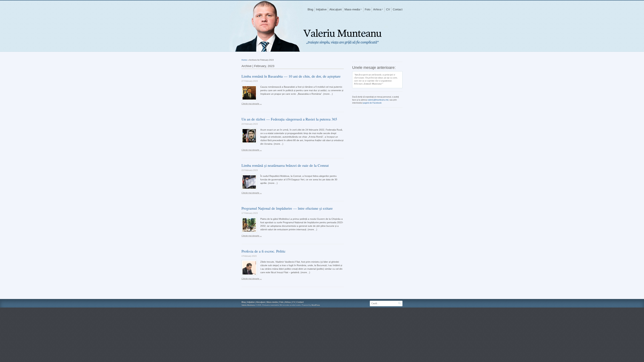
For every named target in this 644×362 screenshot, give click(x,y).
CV (388, 9)
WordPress (315, 305)
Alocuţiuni (335, 9)
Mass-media (351, 10)
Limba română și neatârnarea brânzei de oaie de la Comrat (285, 165)
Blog (310, 9)
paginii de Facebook (372, 103)
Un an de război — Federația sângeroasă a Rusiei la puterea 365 (289, 119)
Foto (367, 9)
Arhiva (376, 10)
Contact (397, 9)
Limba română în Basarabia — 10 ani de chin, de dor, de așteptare (291, 76)
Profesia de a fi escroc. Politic (263, 251)
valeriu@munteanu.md (378, 100)
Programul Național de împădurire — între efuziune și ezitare (287, 208)
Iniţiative (321, 9)
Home (244, 60)
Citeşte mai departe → (251, 104)
